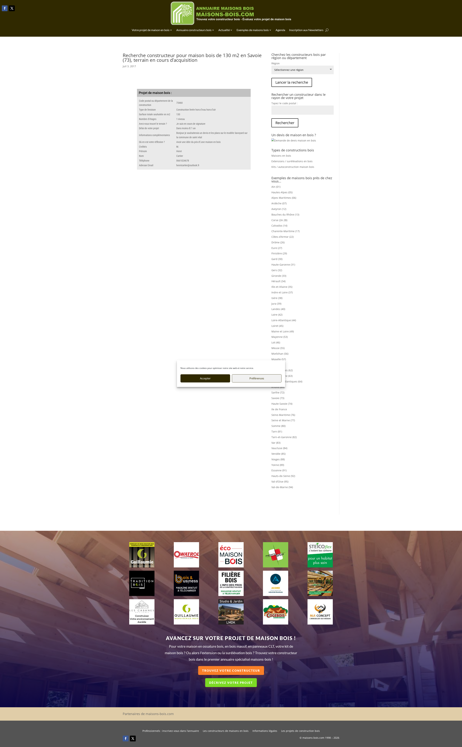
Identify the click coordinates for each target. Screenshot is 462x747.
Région (275, 63)
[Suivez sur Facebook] (5, 8)
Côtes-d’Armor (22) (282, 236)
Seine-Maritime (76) (283, 415)
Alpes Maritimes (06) (283, 197)
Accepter (205, 378)
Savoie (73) (277, 398)
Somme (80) (278, 426)
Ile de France (279, 409)
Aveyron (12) (278, 209)
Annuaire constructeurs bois (194, 30)
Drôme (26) (278, 242)
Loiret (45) (277, 326)
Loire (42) (276, 314)
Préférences (256, 378)
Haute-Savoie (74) (281, 403)
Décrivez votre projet (231, 682)
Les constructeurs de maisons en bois (226, 731)
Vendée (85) (278, 453)
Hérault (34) (278, 281)
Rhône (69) (277, 387)
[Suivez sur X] (12, 8)
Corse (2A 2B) (279, 220)
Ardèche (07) (279, 203)
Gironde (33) (278, 275)
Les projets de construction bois (300, 731)
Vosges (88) (278, 459)
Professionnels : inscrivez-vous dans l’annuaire (170, 731)
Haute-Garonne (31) (283, 264)
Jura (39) (276, 303)
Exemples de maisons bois (253, 30)
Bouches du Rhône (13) (285, 214)
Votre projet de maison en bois (150, 30)
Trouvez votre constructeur (231, 670)
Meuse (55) (278, 348)
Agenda (280, 30)
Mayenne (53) (279, 337)
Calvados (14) (279, 225)
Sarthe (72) (277, 392)
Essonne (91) (279, 470)
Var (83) (275, 442)
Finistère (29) (279, 253)
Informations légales (264, 731)
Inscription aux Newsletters (306, 30)
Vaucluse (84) (279, 448)
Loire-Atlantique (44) (283, 320)
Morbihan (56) (279, 353)
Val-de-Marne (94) (282, 487)
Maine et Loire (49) (282, 331)
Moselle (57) (278, 359)
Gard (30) (276, 259)
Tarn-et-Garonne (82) (284, 437)
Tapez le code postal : (284, 103)
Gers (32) (276, 270)
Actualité (224, 30)
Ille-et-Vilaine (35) (281, 287)
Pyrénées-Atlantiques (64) (286, 381)
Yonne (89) (277, 465)
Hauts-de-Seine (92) (283, 476)
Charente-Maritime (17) (285, 231)
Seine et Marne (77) (283, 420)
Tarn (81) (276, 431)
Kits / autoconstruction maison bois (292, 167)
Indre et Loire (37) (282, 292)
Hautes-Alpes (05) (282, 192)
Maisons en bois (281, 155)
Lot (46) (275, 342)
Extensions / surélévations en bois (292, 161)
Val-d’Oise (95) (279, 481)
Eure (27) (276, 248)
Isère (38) (276, 298)
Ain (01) (275, 186)
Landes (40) (278, 309)
